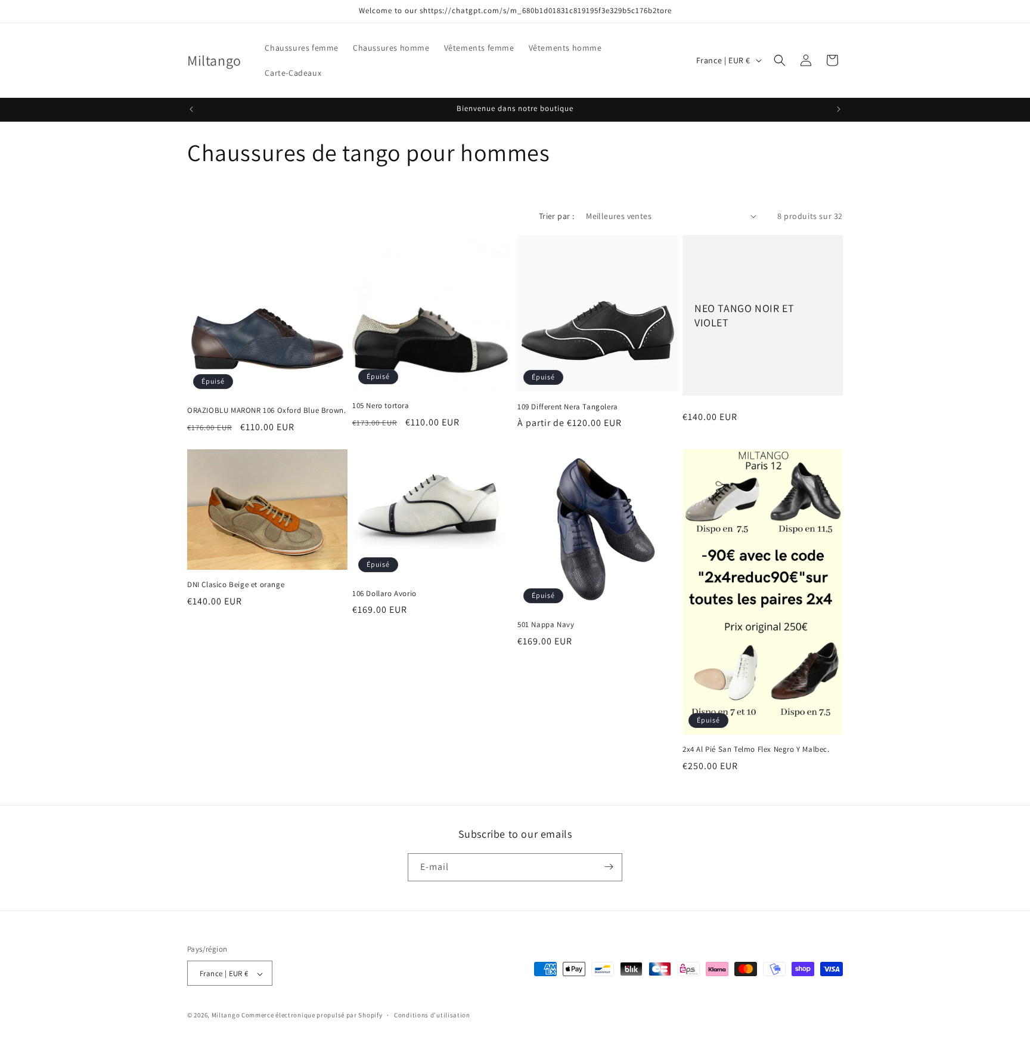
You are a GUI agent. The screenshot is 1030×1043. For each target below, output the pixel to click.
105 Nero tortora (380, 405)
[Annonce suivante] (839, 109)
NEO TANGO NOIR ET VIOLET (744, 315)
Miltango (226, 1015)
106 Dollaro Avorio (384, 593)
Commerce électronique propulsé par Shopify (311, 1015)
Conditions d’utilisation (432, 1015)
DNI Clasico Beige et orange (235, 584)
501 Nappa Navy (545, 624)
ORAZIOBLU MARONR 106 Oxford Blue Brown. (266, 410)
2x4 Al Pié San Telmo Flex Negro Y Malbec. (756, 749)
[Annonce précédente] (191, 109)
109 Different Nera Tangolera (567, 406)
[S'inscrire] (608, 867)
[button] (780, 60)
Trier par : (556, 216)
